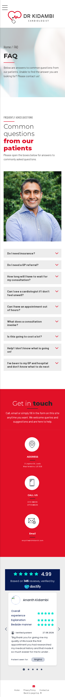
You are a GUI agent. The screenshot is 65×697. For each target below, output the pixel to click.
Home (7, 47)
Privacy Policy (29, 690)
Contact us (44, 690)
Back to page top (31, 693)
